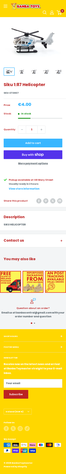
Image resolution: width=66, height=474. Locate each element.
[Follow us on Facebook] (6, 428)
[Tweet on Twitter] (52, 200)
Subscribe (16, 394)
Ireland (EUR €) (14, 411)
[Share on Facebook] (38, 200)
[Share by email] (59, 200)
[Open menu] (5, 6)
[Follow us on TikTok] (27, 428)
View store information (24, 189)
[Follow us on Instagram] (20, 428)
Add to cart (33, 143)
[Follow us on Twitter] (13, 428)
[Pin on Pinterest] (45, 200)
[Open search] (45, 13)
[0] (59, 12)
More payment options (33, 163)
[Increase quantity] (41, 129)
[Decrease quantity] (22, 129)
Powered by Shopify (15, 466)
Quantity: (10, 129)
